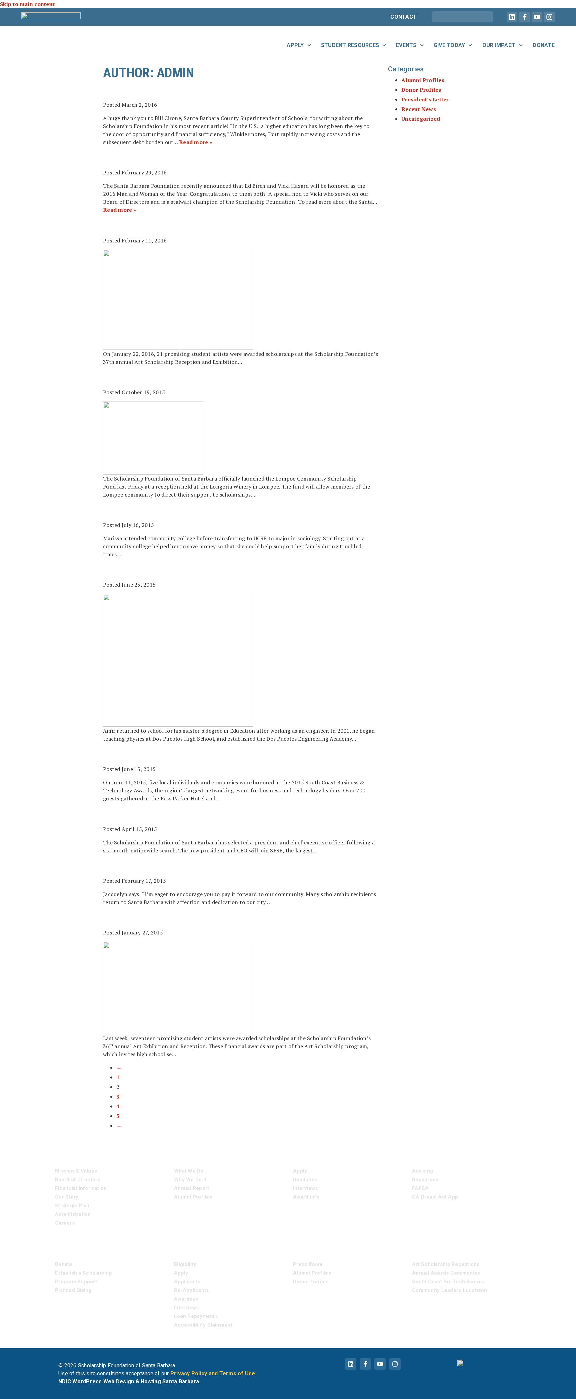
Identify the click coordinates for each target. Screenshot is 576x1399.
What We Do (189, 1171)
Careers (65, 1223)
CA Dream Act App (435, 1197)
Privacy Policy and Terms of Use (212, 1373)
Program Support (76, 1282)
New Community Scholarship (184, 378)
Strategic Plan (72, 1206)
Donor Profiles (421, 89)
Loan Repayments (196, 1316)
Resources (425, 1180)
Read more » (195, 142)
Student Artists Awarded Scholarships (214, 226)
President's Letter (425, 99)
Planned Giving (73, 1290)
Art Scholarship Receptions (446, 1264)
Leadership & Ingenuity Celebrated (200, 755)
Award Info (306, 1197)
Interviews (305, 1188)
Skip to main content (27, 4)
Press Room (308, 1264)
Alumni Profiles (422, 80)
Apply (295, 45)
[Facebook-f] (524, 17)
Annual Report (191, 1188)
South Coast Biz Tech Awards (448, 1282)
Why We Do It (190, 1180)
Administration (73, 1214)
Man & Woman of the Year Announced (207, 158)
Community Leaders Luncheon (449, 1290)
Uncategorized (420, 118)
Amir (116, 571)
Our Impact (499, 45)
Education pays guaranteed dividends (208, 91)
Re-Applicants (191, 1290)
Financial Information (81, 1188)
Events (406, 45)
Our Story (66, 1197)
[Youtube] (537, 17)
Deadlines (305, 1180)
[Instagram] (549, 17)
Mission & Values (76, 1171)
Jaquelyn (128, 867)
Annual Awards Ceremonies (446, 1273)
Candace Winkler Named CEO (182, 815)
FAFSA (420, 1188)
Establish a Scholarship (83, 1273)
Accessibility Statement (203, 1325)
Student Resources (350, 45)
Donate (544, 45)
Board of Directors (77, 1180)
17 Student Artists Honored (182, 918)
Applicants (187, 1282)
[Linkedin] (512, 17)
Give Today (449, 45)
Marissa (126, 511)
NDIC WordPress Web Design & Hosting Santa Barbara (128, 1381)
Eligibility (185, 1264)
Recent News (418, 109)
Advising (422, 1171)
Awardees (186, 1299)
